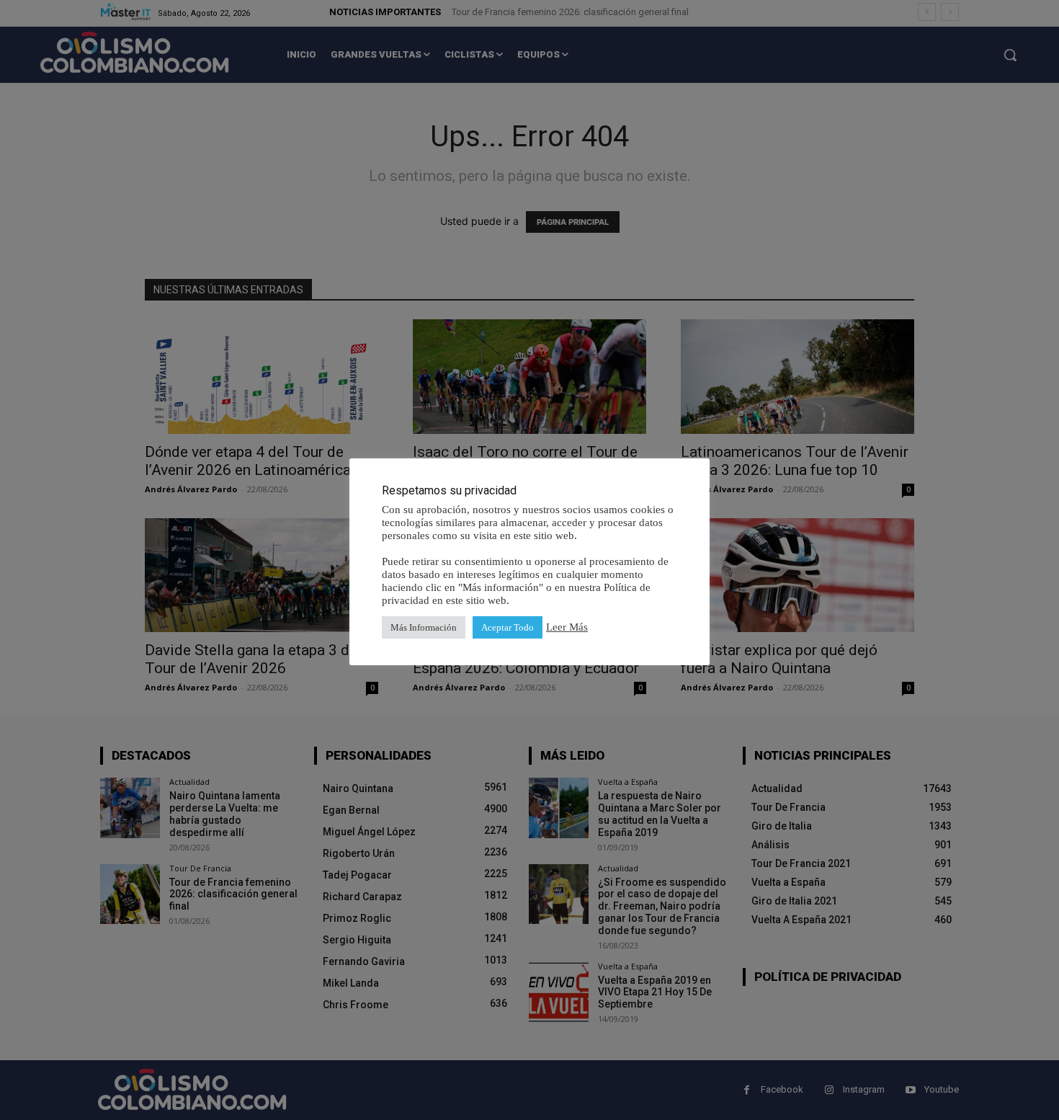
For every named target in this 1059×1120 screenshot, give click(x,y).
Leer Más (567, 627)
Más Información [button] (423, 627)
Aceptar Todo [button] (507, 627)
